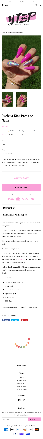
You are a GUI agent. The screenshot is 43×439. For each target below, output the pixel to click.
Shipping (4, 134)
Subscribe (35, 419)
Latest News (21, 365)
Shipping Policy (21, 383)
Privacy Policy (21, 380)
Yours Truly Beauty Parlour (27, 426)
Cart (39, 5)
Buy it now (21, 187)
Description (9, 207)
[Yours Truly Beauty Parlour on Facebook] (19, 400)
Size (3, 140)
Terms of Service (22, 389)
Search (21, 377)
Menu (6, 5)
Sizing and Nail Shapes (15, 214)
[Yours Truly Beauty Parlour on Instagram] (24, 400)
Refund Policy (21, 386)
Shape (4, 150)
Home (3, 32)
